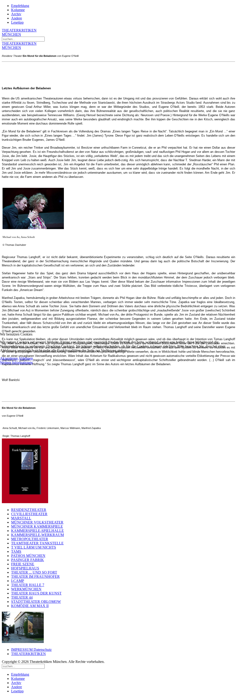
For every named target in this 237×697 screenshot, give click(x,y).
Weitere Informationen (16, 362)
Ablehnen (26, 358)
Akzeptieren (9, 358)
